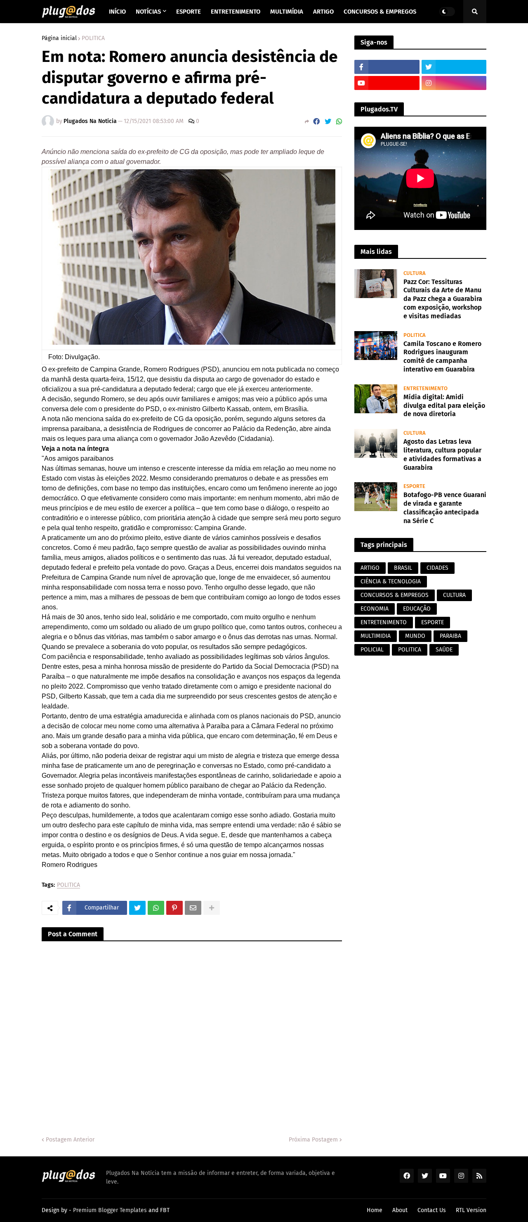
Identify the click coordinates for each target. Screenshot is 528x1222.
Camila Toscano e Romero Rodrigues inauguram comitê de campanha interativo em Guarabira (442, 356)
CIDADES (437, 567)
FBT (165, 1210)
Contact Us (431, 1210)
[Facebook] (316, 121)
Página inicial (59, 38)
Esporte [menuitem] (188, 11)
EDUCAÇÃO (417, 608)
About (400, 1210)
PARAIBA (450, 635)
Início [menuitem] (117, 11)
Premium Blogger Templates (110, 1210)
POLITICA (93, 38)
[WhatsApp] (339, 121)
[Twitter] (328, 121)
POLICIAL (372, 649)
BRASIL (403, 567)
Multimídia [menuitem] (286, 11)
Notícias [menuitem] (148, 11)
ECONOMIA (375, 608)
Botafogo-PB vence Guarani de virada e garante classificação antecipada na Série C (444, 507)
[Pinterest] (174, 908)
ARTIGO (370, 567)
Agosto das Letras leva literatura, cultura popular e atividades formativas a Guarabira (442, 454)
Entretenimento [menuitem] (235, 11)
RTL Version (471, 1210)
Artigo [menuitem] (323, 11)
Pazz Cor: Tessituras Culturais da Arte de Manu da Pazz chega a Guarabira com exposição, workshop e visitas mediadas (442, 299)
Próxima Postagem (313, 1139)
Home (374, 1210)
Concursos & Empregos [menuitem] (380, 11)
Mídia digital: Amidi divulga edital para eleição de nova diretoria (444, 405)
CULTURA (454, 595)
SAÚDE (444, 649)
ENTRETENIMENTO (384, 622)
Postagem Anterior (70, 1139)
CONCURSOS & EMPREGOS (395, 595)
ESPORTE (432, 622)
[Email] (193, 908)
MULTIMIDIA (376, 635)
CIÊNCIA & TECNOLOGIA (391, 581)
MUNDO (415, 635)
